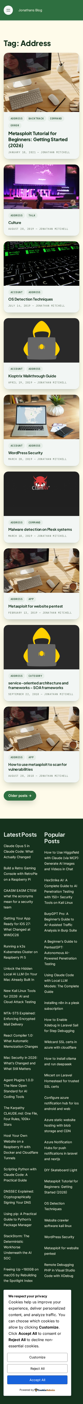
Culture (14, 222)
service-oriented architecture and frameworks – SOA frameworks (38, 685)
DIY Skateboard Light (60, 1170)
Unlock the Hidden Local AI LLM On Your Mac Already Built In (20, 974)
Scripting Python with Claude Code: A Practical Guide (20, 1174)
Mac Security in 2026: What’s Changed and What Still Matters (20, 1063)
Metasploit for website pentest (35, 606)
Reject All (37, 1368)
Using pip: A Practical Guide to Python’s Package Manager (20, 1219)
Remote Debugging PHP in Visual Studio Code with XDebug (59, 1270)
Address (17, 118)
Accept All (37, 1380)
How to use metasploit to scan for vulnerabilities (37, 767)
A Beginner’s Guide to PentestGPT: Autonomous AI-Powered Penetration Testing (60, 952)
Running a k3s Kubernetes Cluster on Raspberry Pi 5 (21, 951)
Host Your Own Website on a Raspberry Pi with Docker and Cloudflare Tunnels (21, 1147)
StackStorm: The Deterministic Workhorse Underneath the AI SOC (18, 1247)
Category (35, 675)
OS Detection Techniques (30, 299)
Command (56, 118)
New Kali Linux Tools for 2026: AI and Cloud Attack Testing (20, 996)
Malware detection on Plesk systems (40, 529)
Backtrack (36, 118)
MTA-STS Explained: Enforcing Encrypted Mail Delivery (20, 1018)
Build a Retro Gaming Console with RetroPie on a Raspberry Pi (20, 873)
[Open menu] (8, 10)
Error (15, 125)
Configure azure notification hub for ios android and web (61, 1103)
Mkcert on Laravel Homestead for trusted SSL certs (61, 1080)
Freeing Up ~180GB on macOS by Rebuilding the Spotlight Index (21, 1274)
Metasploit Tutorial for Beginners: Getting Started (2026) (38, 139)
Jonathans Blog (30, 10)
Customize (37, 1357)
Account (17, 292)
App (31, 599)
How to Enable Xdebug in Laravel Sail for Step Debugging (61, 1025)
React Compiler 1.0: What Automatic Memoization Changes (21, 1040)
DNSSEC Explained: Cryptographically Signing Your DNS (19, 1196)
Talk (32, 215)
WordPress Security (25, 452)
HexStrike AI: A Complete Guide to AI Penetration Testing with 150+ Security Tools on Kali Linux (60, 891)
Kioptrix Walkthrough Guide (32, 375)
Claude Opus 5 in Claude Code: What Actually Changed (18, 851)
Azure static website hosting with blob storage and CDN (59, 1125)
